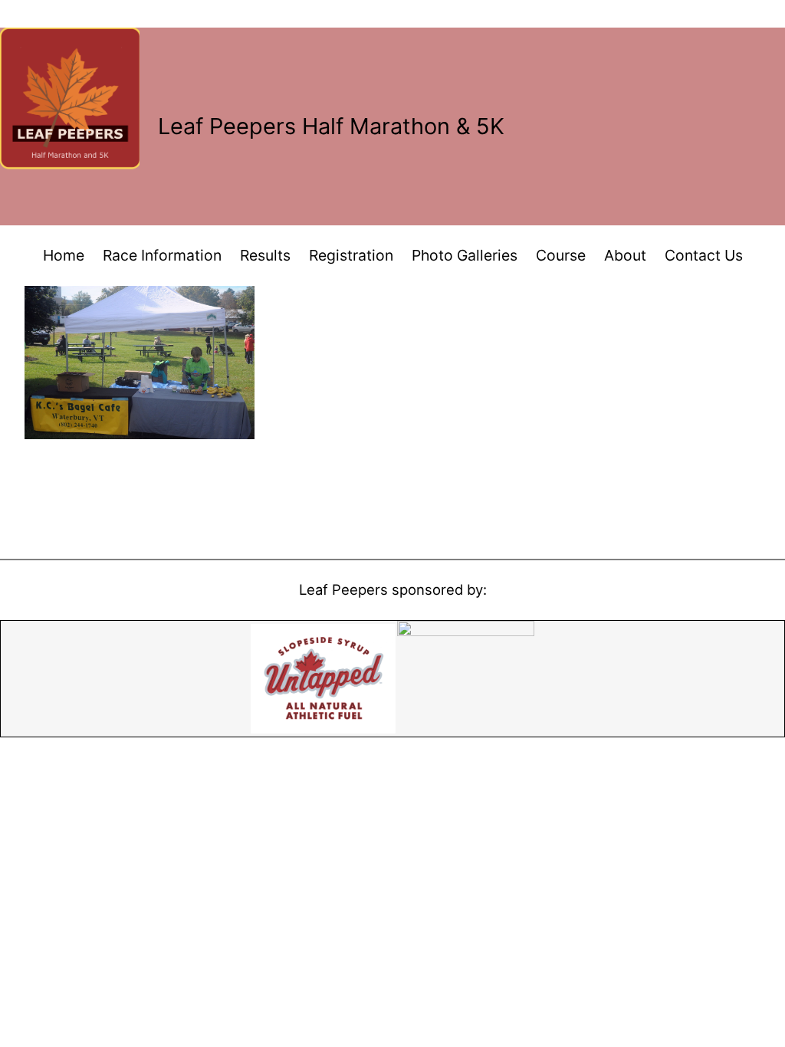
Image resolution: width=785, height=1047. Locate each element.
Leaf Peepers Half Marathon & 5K (331, 126)
